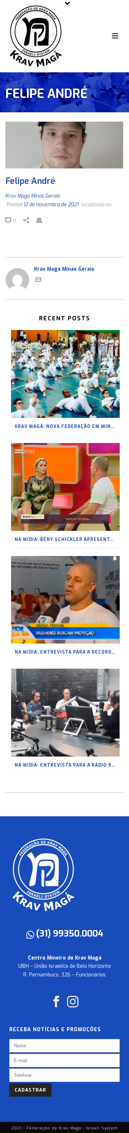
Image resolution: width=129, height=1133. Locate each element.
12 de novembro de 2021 (50, 204)
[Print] (42, 220)
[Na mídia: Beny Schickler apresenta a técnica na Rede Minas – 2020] (65, 487)
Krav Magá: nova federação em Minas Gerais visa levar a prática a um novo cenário (67, 426)
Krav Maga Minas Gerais (32, 196)
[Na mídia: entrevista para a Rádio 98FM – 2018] (65, 713)
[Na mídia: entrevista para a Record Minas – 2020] (65, 600)
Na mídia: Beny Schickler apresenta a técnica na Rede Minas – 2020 (67, 539)
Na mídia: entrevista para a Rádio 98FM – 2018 (67, 765)
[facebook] (56, 1002)
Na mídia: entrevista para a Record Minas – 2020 (67, 652)
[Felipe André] (64, 145)
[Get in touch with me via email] (38, 280)
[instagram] (72, 1002)
